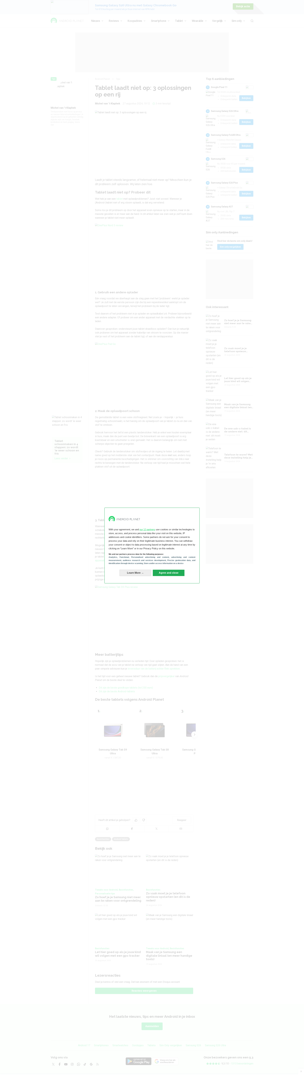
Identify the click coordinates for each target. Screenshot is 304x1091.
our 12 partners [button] (147, 529)
